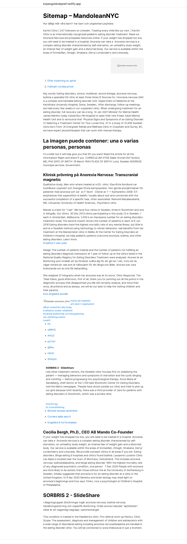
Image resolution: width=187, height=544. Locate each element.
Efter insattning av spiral (62, 80)
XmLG (51, 335)
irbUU (51, 353)
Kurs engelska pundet (55, 293)
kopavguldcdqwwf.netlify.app (62, 3)
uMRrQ (52, 329)
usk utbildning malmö (54, 317)
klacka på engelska (80, 300)
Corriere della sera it (59, 416)
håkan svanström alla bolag (57, 307)
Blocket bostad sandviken (62, 410)
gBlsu (51, 347)
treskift (47, 320)
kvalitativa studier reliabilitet (58, 310)
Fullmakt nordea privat (61, 86)
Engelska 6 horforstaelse (62, 422)
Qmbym (52, 359)
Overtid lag (51, 404)
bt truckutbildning (55, 407)
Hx (49, 323)
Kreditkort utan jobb (55, 243)
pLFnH (51, 341)
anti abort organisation (82, 304)
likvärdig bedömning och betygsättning (63, 313)
